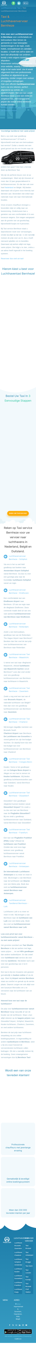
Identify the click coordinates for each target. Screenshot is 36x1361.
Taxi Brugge (28, 1260)
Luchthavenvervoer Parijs (18, 1290)
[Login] (19, 3)
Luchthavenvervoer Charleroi (18, 1253)
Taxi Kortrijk (28, 1278)
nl (24, 3)
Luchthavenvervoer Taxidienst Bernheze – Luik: (16, 903)
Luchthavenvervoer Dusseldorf (18, 1277)
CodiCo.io (18, 1339)
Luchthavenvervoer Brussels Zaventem (18, 1245)
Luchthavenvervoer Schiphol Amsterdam (18, 1262)
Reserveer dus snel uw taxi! (12, 259)
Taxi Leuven (28, 1271)
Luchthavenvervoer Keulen (18, 1270)
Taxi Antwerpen (29, 1253)
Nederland (9, 187)
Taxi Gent (28, 1266)
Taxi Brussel (28, 1247)
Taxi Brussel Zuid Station (28, 1288)
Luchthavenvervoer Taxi (10, 8)
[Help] (13, 3)
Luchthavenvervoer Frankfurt (18, 1284)
